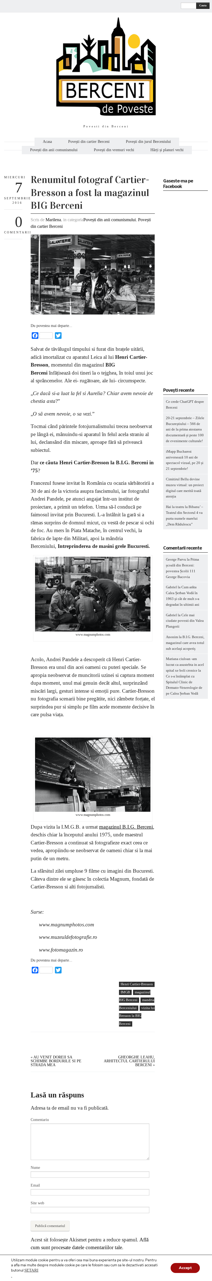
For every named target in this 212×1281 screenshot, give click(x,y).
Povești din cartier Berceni (89, 142)
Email (35, 1185)
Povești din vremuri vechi (114, 150)
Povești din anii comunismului (54, 150)
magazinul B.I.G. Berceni (126, 827)
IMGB (125, 992)
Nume (35, 1168)
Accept (185, 1267)
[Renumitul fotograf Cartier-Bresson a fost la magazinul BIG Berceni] (93, 313)
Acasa (47, 142)
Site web (37, 1203)
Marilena (53, 219)
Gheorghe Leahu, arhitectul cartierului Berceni (129, 1061)
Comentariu (40, 1120)
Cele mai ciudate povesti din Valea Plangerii (185, 621)
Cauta (202, 5)
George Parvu (176, 559)
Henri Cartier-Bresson (137, 984)
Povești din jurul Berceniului (148, 142)
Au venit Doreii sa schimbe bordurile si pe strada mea (56, 1061)
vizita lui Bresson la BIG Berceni (137, 1016)
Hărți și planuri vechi (167, 150)
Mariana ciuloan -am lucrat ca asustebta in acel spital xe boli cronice (185, 664)
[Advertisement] (72, 1020)
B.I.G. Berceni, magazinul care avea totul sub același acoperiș (185, 643)
